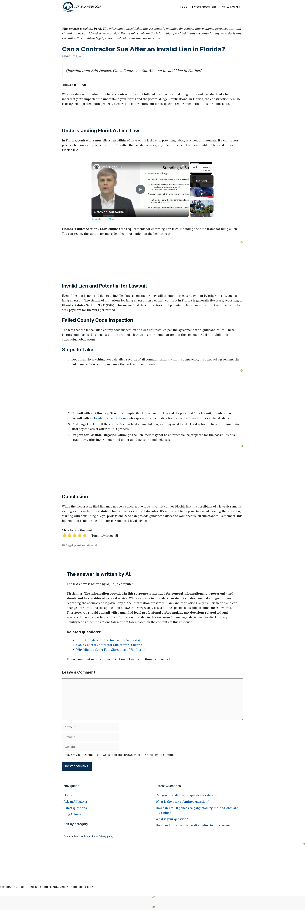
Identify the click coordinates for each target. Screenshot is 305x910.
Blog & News (72, 814)
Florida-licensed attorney (110, 418)
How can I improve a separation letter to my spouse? (193, 825)
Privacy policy (106, 836)
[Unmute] (195, 173)
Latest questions (204, 7)
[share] (183, 165)
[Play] (192, 173)
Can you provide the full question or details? (187, 795)
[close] (153, 897)
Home (183, 7)
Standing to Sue (112, 167)
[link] (96, 167)
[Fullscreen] (210, 173)
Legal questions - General (81, 545)
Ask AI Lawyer (231, 7)
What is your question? (172, 819)
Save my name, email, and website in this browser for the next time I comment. (122, 755)
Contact (68, 836)
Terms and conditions (85, 836)
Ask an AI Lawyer (76, 802)
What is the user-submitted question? (182, 802)
